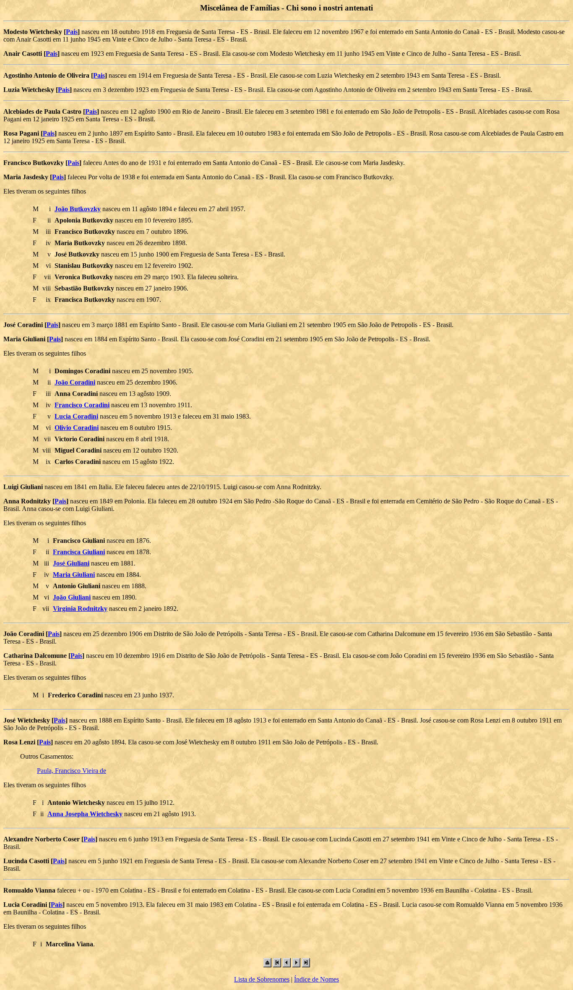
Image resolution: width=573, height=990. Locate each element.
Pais (72, 31)
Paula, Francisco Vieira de (71, 770)
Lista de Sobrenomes (261, 979)
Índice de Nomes (316, 979)
